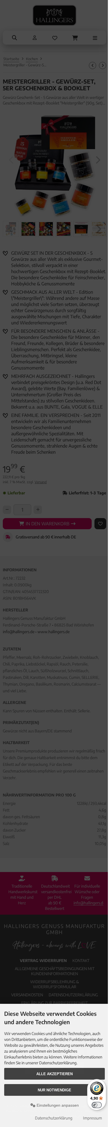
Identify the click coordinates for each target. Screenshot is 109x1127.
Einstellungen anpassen (57, 1105)
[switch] (97, 1105)
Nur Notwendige (54, 1090)
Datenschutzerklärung (53, 1118)
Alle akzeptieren (54, 1074)
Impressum (92, 1118)
